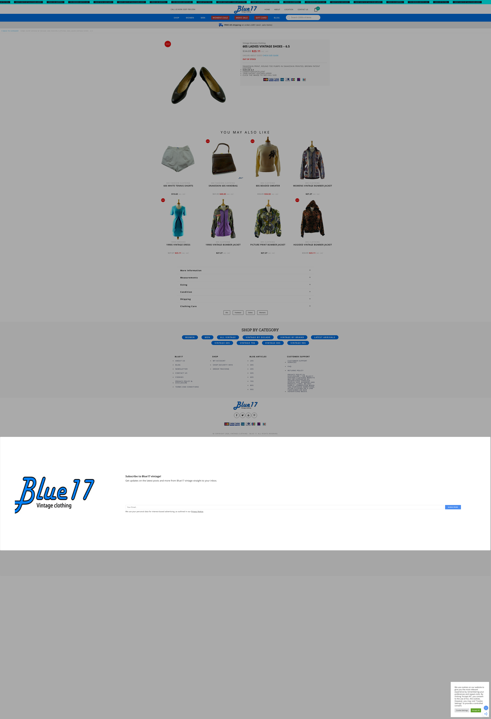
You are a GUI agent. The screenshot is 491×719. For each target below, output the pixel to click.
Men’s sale (242, 17)
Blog (277, 17)
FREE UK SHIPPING (18, 2)
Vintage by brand (292, 337)
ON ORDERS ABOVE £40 (42, 2)
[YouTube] (248, 415)
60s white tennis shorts (178, 185)
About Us (180, 361)
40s (252, 369)
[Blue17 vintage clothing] (245, 10)
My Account (219, 361)
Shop (176, 17)
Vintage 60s (222, 343)
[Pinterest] (254, 415)
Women (190, 17)
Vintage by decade (258, 337)
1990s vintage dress (178, 244)
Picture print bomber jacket (267, 244)
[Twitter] (242, 415)
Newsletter (181, 369)
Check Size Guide (270, 55)
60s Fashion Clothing (57, 31)
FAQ (289, 366)
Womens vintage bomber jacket (312, 185)
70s (252, 381)
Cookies (179, 377)
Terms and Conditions (187, 387)
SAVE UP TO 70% (167, 2)
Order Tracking (221, 369)
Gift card (261, 17)
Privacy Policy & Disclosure (184, 382)
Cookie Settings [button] (462, 710)
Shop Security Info (223, 365)
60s (227, 312)
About (277, 9)
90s (252, 389)
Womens (262, 312)
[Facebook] (236, 415)
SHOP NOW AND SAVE (66, 2)
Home (267, 9)
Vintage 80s (273, 343)
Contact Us (303, 9)
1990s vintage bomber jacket (223, 244)
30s (252, 365)
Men (203, 17)
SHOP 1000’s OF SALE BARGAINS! (94, 2)
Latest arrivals (324, 337)
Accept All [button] (475, 710)
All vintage (228, 337)
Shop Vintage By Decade (36, 31)
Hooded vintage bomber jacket (312, 244)
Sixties (250, 312)
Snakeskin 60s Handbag (223, 185)
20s (252, 361)
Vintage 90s (298, 343)
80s (252, 385)
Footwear (238, 312)
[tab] (245, 270)
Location (288, 9)
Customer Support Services (297, 361)
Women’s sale (220, 17)
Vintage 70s (247, 343)
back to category (11, 31)
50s (252, 373)
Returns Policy (296, 370)
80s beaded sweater (268, 185)
